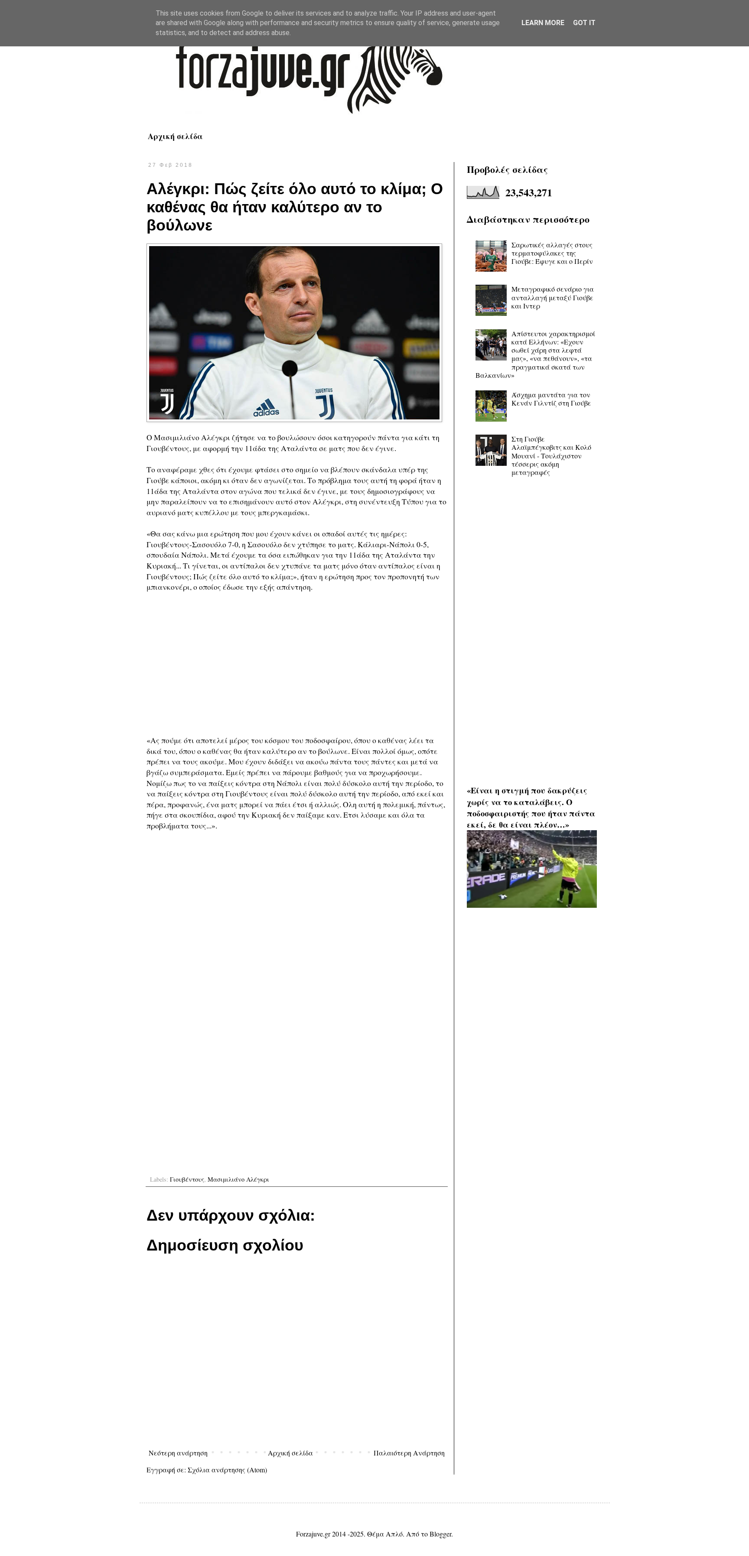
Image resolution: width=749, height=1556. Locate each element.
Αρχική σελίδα (175, 136)
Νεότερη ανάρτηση (178, 1452)
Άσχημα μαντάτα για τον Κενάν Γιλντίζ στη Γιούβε (551, 398)
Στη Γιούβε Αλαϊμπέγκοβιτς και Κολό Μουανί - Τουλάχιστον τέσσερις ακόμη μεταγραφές (551, 455)
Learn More (542, 23)
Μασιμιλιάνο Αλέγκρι (238, 1179)
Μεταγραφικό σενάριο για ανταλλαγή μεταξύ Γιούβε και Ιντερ (552, 297)
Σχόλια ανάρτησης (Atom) (227, 1469)
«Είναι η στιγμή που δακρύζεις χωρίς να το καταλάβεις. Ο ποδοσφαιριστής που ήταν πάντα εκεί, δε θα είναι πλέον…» (531, 807)
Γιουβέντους (187, 1179)
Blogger (440, 1533)
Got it (584, 23)
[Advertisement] (297, 663)
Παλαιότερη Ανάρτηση (409, 1452)
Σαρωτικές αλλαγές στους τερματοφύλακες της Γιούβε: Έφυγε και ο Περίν (552, 253)
